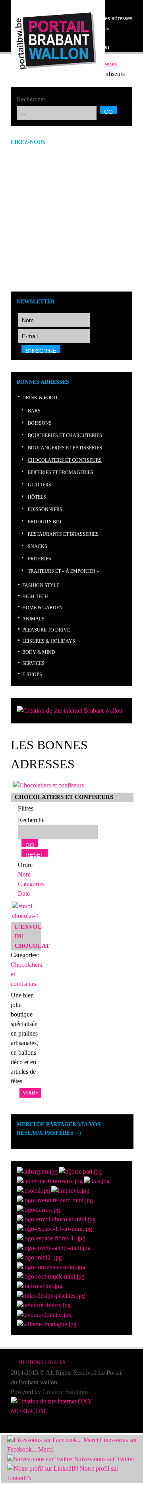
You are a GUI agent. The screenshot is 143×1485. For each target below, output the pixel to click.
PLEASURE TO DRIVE (46, 630)
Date (24, 893)
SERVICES (33, 663)
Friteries (39, 559)
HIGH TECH (35, 596)
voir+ (30, 1093)
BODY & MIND (38, 652)
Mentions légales (42, 1362)
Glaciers (39, 485)
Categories (31, 884)
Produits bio (44, 522)
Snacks (37, 546)
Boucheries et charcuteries (65, 435)
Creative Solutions (66, 1391)
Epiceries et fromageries (60, 472)
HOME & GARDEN (42, 607)
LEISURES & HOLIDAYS (48, 641)
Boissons (40, 423)
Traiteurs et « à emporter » (63, 571)
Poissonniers (45, 509)
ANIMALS (33, 619)
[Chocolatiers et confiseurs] (48, 785)
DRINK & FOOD (39, 397)
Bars (34, 411)
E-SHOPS (32, 674)
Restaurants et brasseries (63, 534)
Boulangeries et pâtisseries (65, 448)
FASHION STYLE (40, 585)
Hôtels (37, 497)
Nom (24, 874)
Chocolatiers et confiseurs (65, 460)
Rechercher (31, 99)
